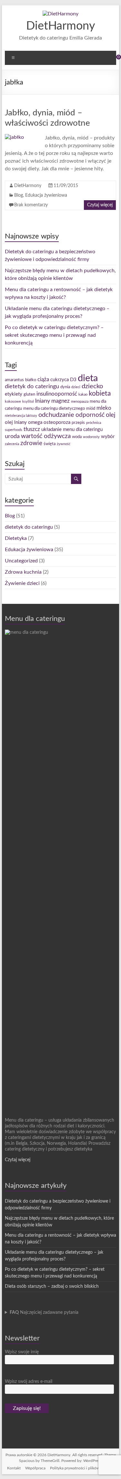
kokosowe (13, 401)
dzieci (75, 387)
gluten (29, 394)
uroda (12, 436)
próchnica (93, 423)
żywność (63, 444)
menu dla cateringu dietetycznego (54, 408)
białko (30, 380)
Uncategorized (21, 560)
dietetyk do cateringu (32, 386)
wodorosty (91, 437)
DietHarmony (60, 26)
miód (90, 408)
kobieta (100, 393)
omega (35, 422)
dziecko (92, 386)
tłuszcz (32, 429)
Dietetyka (16, 538)
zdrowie (31, 443)
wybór (108, 436)
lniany (42, 401)
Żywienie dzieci (22, 583)
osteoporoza (57, 422)
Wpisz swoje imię (22, 1352)
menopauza (79, 401)
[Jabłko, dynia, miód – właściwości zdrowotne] (14, 137)
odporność (90, 415)
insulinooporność (56, 394)
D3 (73, 379)
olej (111, 415)
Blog (18, 195)
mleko (103, 408)
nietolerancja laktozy (21, 415)
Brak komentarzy (31, 205)
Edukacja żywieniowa (46, 195)
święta (49, 444)
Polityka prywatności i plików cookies (82, 1468)
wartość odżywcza (46, 436)
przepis (78, 422)
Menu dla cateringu (35, 618)
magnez (60, 401)
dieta (88, 378)
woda (77, 437)
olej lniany (16, 422)
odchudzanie (56, 415)
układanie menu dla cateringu (72, 429)
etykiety (13, 394)
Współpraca (35, 1468)
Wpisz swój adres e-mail (28, 1381)
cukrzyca (59, 379)
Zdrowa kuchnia (23, 572)
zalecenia (12, 444)
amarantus (14, 380)
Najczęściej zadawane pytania (44, 1312)
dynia (65, 387)
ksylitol (28, 401)
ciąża (43, 379)
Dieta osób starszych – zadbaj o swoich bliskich (52, 1286)
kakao (82, 394)
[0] (114, 59)
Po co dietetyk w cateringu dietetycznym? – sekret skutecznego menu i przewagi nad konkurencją (54, 335)
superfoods (13, 430)
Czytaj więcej (100, 205)
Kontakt (14, 1468)
